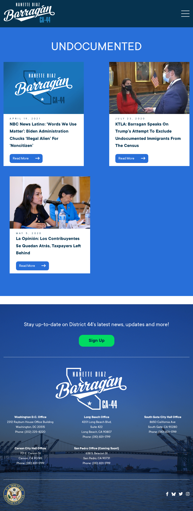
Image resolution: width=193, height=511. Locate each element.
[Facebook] (167, 494)
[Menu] (185, 14)
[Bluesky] (174, 493)
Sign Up (97, 340)
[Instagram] (187, 494)
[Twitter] (181, 494)
